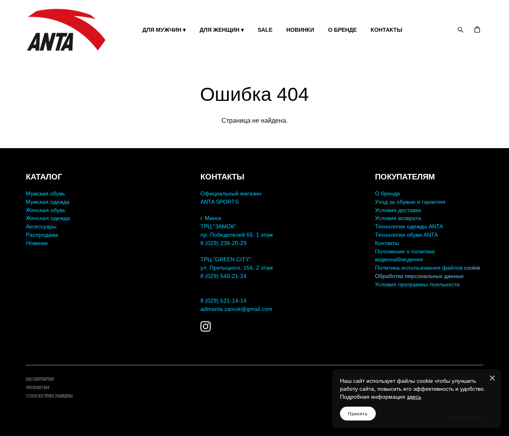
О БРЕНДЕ (342, 30)
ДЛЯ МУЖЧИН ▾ (164, 30)
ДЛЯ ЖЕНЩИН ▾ (222, 30)
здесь (414, 397)
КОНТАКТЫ (386, 30)
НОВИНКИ (300, 30)
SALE (265, 30)
